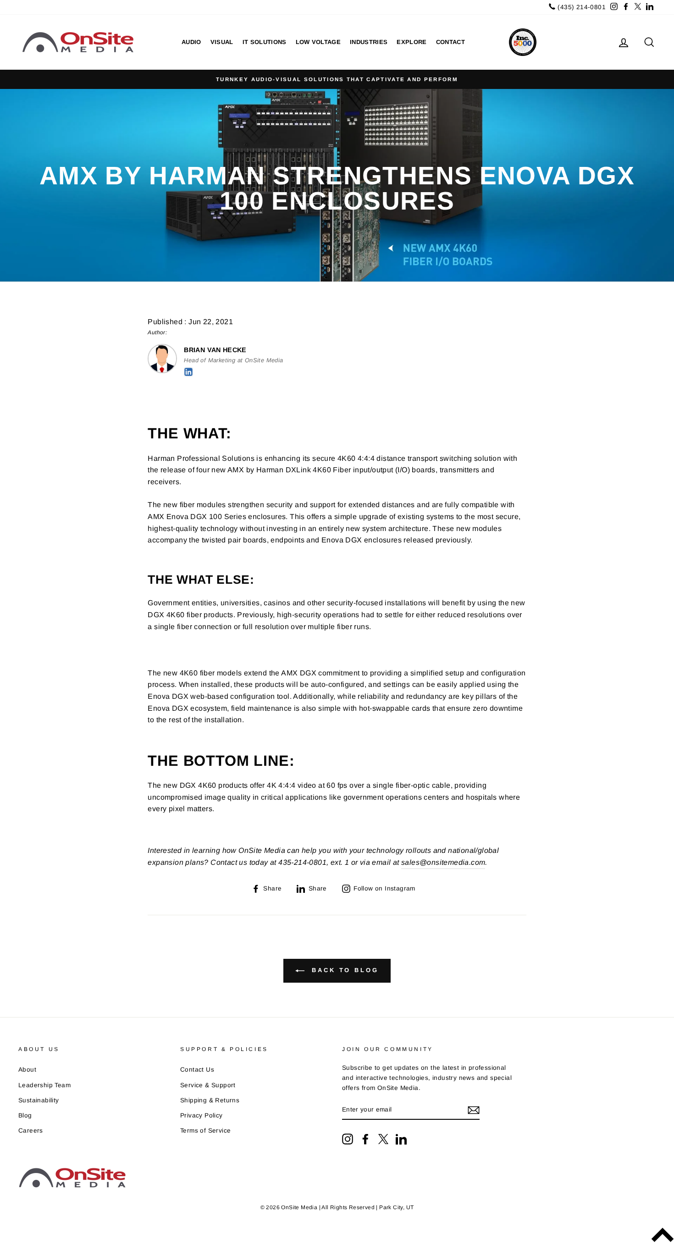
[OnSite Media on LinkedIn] (401, 1139)
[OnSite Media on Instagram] (347, 1139)
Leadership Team (44, 1085)
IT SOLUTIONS (265, 42)
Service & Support (208, 1085)
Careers (30, 1130)
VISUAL (221, 42)
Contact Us (197, 1069)
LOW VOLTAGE (318, 42)
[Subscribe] (474, 1110)
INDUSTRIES (368, 42)
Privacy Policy (201, 1115)
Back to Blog (343, 970)
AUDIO (191, 42)
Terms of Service (205, 1130)
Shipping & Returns (209, 1100)
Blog (25, 1115)
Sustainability (38, 1100)
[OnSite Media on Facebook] (365, 1139)
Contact (450, 42)
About (27, 1069)
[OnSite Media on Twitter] (383, 1139)
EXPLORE (411, 42)
